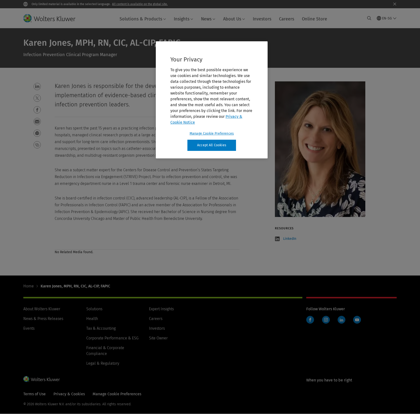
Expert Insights (161, 309)
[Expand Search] (369, 18)
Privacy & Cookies (69, 394)
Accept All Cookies (211, 145)
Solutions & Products (141, 19)
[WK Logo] (41, 379)
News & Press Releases (43, 318)
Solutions (94, 309)
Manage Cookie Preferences (212, 133)
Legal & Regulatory (102, 363)
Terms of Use (34, 394)
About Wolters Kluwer (41, 309)
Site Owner (158, 338)
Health (92, 318)
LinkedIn (289, 239)
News (206, 19)
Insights (181, 19)
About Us (232, 19)
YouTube (357, 320)
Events (29, 328)
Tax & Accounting (101, 328)
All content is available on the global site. (140, 4)
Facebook (310, 320)
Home (28, 286)
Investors (262, 19)
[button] (37, 86)
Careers (286, 19)
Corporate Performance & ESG (112, 338)
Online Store (314, 19)
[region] (212, 99)
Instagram (326, 320)
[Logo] (53, 18)
